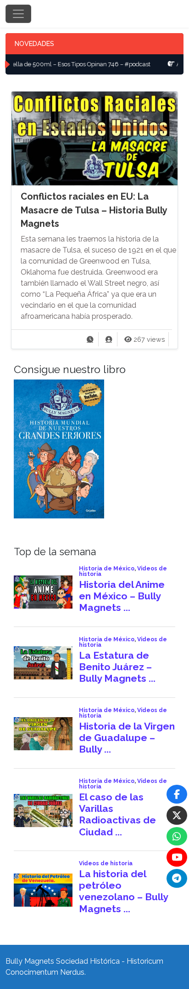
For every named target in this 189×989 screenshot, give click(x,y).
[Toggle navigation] (18, 14)
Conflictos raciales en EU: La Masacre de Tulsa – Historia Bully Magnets (94, 210)
